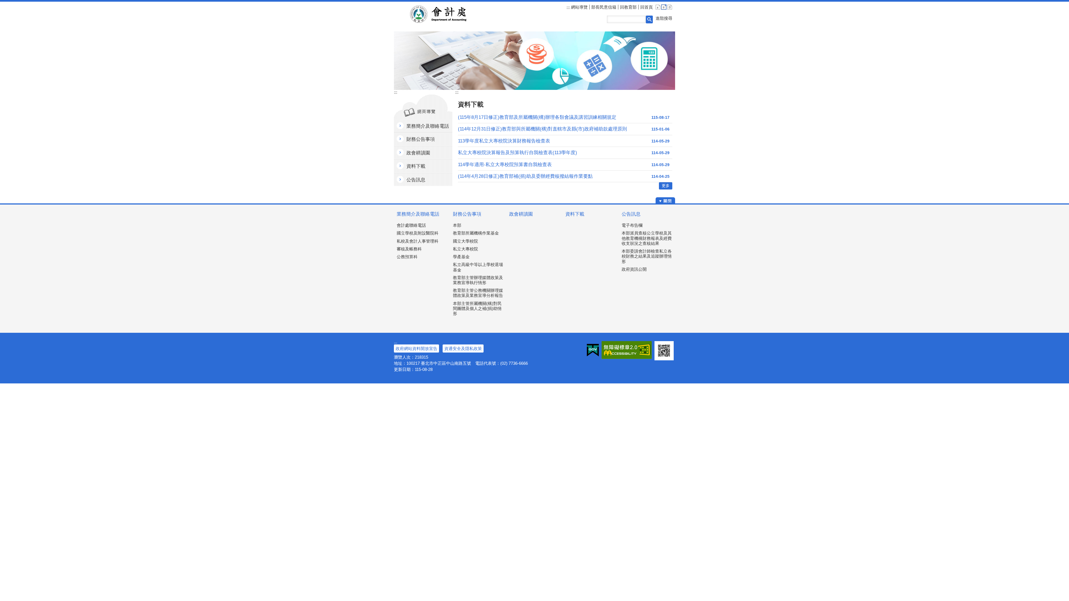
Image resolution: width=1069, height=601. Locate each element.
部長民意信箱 (603, 7)
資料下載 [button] (415, 166)
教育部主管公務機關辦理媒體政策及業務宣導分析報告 (478, 293)
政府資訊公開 (634, 269)
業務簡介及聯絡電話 (418, 214)
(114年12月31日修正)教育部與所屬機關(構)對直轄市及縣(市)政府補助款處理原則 (542, 129)
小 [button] (658, 7)
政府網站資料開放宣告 (416, 348)
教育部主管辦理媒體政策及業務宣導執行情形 (478, 280)
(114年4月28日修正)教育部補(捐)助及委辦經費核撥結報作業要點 (525, 176)
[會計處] (534, 60)
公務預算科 (407, 256)
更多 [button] (666, 186)
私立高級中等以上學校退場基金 (478, 267)
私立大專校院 (465, 249)
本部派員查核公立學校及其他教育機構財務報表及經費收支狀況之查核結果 (647, 238)
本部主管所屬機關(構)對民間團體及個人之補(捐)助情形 (477, 308)
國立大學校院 (465, 241)
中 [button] (663, 7)
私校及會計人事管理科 (417, 241)
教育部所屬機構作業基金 (476, 233)
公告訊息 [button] (415, 180)
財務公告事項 (467, 214)
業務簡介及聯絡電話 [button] (427, 126)
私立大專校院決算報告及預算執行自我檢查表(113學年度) (517, 152)
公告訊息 (631, 214)
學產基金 (461, 256)
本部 (457, 225)
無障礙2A (627, 350)
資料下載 (574, 214)
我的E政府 (593, 350)
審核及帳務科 (409, 249)
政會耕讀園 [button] (418, 153)
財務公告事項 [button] (420, 139)
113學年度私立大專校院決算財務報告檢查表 (504, 141)
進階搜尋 (664, 18)
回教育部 (628, 7)
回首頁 (646, 7)
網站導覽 (579, 7)
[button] (649, 19)
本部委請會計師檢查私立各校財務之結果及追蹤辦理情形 (647, 256)
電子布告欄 (632, 225)
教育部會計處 (445, 14)
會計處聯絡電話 (411, 225)
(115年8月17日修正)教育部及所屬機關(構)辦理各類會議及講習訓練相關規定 (537, 117)
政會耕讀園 (521, 214)
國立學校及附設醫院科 (417, 233)
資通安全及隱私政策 (463, 348)
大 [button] (669, 7)
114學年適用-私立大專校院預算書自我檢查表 (505, 164)
